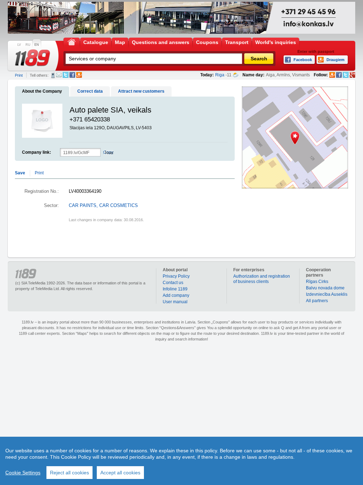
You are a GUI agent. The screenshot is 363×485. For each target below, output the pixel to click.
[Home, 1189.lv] (71, 41)
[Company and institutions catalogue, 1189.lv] (32, 57)
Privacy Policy (176, 276)
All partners (317, 300)
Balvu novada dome (325, 287)
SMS (53, 75)
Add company (176, 295)
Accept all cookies (120, 472)
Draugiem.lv (79, 75)
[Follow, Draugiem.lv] (332, 75)
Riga (219, 74)
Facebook (72, 75)
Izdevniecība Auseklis (326, 294)
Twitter (65, 75)
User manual (175, 301)
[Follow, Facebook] (339, 75)
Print (19, 75)
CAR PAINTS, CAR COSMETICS (103, 205)
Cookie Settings (22, 472)
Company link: (36, 152)
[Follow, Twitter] (345, 75)
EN (36, 45)
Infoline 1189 (175, 289)
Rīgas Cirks (317, 281)
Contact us (173, 282)
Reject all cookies (69, 472)
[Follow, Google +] (352, 75)
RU (28, 45)
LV (19, 45)
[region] (181, 461)
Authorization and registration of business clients (261, 279)
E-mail (59, 75)
